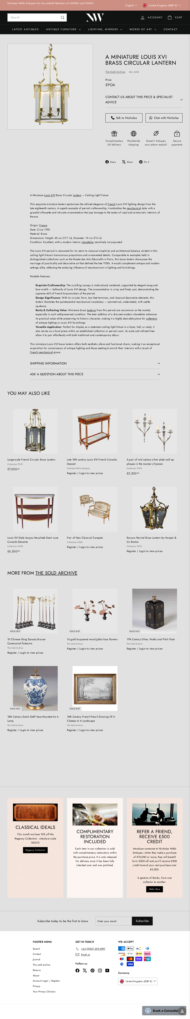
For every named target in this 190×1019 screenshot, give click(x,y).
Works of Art (141, 29)
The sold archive (41, 965)
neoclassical (134, 208)
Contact (171, 29)
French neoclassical (41, 352)
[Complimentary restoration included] (95, 815)
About (36, 975)
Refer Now (154, 889)
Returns (37, 970)
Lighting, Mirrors (103, 29)
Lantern (77, 195)
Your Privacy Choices (44, 991)
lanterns (91, 310)
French (111, 204)
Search (36, 949)
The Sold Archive (115, 72)
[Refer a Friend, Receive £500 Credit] (154, 815)
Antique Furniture (62, 29)
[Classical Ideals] (35, 812)
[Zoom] (50, 86)
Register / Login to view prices (85, 473)
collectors (151, 318)
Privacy (36, 986)
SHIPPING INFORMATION (48, 363)
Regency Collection (35, 850)
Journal (36, 959)
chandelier (88, 242)
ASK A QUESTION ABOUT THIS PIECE (56, 374)
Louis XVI (49, 195)
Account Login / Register (46, 981)
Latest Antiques (25, 29)
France (43, 225)
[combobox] (37, 17)
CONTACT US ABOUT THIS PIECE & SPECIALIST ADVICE (139, 99)
